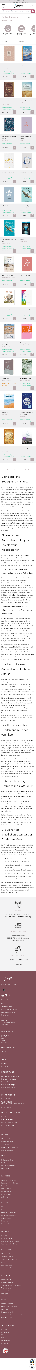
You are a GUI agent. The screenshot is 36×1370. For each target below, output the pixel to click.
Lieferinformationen (7, 1120)
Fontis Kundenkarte (7, 1125)
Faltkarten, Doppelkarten (9, 1183)
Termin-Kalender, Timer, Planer (11, 1285)
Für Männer (5, 1332)
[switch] (32, 1367)
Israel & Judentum (7, 1150)
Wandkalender (6, 1279)
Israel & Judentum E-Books (10, 1241)
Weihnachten (5, 1340)
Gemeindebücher (7, 1224)
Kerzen (3, 1262)
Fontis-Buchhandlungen (9, 1009)
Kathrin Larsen (23, 174)
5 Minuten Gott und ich (8, 206)
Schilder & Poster (7, 1265)
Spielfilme (4, 1163)
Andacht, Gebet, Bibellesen (8, 34)
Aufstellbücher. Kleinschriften (21, 34)
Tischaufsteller (6, 1288)
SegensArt (4, 1186)
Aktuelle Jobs (5, 1052)
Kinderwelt (4, 1335)
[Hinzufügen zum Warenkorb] (14, 76)
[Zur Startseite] (8, 980)
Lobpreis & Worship (7, 1303)
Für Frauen (4, 1329)
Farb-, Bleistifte (6, 1188)
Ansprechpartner (6, 1006)
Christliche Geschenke (8, 1254)
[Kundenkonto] (29, 6)
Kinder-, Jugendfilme (8, 1165)
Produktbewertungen (8, 1087)
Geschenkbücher (6, 1268)
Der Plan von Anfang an (26, 309)
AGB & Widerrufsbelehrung (10, 1076)
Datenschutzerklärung (8, 1079)
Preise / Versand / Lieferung (10, 1082)
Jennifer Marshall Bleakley (8, 277)
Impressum (5, 1015)
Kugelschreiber (6, 1191)
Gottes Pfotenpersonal (7, 275)
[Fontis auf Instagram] (6, 995)
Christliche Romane (7, 1139)
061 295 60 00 (20, 0)
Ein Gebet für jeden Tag (8, 172)
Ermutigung (5, 1343)
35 (25, 469)
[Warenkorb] (33, 6)
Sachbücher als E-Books (9, 1244)
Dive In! (22, 239)
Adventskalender (6, 1291)
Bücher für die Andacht (9, 1215)
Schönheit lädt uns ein (25, 378)
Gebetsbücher (6, 1218)
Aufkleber (4, 1197)
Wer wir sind (5, 1004)
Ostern (3, 1338)
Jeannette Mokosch (7, 69)
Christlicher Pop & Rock (9, 1306)
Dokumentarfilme (7, 1160)
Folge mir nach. (6, 412)
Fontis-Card (5, 1066)
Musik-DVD (5, 1168)
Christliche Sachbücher (8, 1212)
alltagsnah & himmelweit (26, 100)
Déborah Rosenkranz (7, 174)
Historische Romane (8, 1142)
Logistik (4, 1063)
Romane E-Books (7, 1238)
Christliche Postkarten (8, 1180)
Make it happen (24, 343)
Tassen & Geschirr (7, 1257)
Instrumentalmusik (7, 1312)
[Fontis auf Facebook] (9, 995)
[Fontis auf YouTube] (2, 995)
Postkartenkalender (7, 1282)
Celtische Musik (6, 1318)
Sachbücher (5, 1144)
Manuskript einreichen (8, 1012)
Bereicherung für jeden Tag (26, 206)
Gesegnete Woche (24, 65)
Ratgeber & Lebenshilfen (9, 1147)
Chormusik (4, 1309)
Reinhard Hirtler (24, 207)
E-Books (4, 1235)
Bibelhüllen (5, 1210)
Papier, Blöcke (6, 1194)
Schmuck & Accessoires (9, 1259)
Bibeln (3, 1207)
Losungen (4, 1293)
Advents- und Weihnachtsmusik (11, 1315)
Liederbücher (5, 1221)
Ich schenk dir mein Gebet (26, 172)
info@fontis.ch (6, 1107)
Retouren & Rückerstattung (10, 1122)
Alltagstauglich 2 (6, 378)
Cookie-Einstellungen (8, 1085)
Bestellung (4, 1117)
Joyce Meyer (5, 140)
